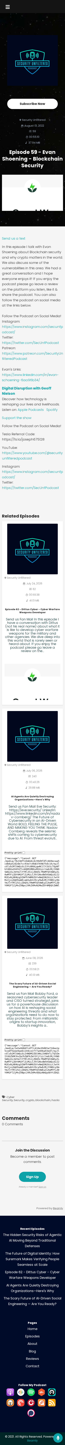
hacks (55, 1100)
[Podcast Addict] (41, 1405)
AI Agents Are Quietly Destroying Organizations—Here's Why (32, 798)
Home (32, 1329)
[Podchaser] (31, 1415)
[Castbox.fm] (41, 1395)
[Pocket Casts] (21, 1405)
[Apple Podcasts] (10, 1395)
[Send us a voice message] (58, 1438)
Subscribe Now (32, 103)
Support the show (16, 418)
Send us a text (13, 238)
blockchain (43, 1100)
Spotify (52, 409)
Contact (32, 1366)
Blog (32, 1351)
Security (19, 1100)
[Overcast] (10, 1405)
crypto (30, 1100)
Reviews (32, 1358)
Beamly (32, 1440)
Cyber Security (8, 1098)
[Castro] (52, 1395)
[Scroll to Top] (58, 1426)
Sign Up (32, 1176)
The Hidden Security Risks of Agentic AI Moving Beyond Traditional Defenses (32, 1240)
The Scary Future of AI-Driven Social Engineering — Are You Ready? (32, 985)
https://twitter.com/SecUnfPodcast (30, 342)
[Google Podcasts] (21, 1395)
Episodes (32, 1336)
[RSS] (52, 1405)
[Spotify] (31, 1395)
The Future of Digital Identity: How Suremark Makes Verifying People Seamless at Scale (32, 1259)
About (32, 1343)
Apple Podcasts (31, 409)
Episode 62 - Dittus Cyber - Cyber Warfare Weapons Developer (32, 611)
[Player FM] (31, 1405)
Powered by (49, 1208)
